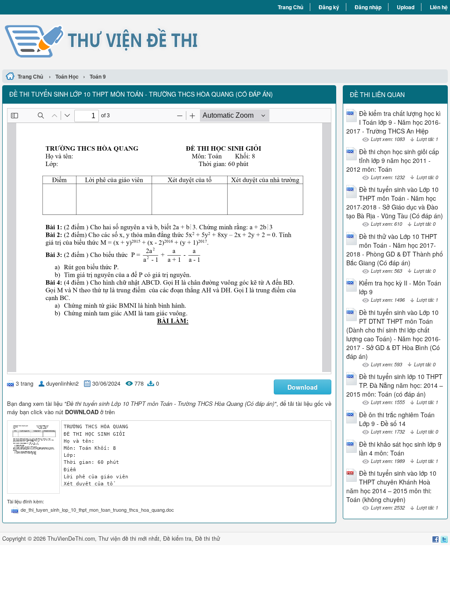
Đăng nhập (368, 7)
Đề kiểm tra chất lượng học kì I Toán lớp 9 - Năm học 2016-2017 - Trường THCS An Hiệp (393, 122)
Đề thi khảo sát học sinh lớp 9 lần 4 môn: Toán (400, 448)
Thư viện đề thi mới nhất (129, 538)
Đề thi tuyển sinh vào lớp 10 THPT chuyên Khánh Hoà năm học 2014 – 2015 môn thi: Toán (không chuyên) (391, 486)
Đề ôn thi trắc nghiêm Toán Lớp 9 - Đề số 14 (397, 419)
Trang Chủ (290, 7)
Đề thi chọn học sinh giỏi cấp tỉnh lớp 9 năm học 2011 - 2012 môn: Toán (392, 160)
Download (302, 387)
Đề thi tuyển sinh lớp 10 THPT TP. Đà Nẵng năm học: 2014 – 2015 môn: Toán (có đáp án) (394, 385)
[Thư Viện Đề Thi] (113, 41)
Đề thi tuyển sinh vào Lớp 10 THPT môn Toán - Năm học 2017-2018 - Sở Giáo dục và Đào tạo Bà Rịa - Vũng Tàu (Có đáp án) (394, 202)
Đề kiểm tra (177, 538)
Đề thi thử (207, 538)
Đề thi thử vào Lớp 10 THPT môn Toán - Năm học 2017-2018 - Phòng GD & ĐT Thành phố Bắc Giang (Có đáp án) (394, 249)
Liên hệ (439, 7)
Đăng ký (329, 7)
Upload (405, 7)
